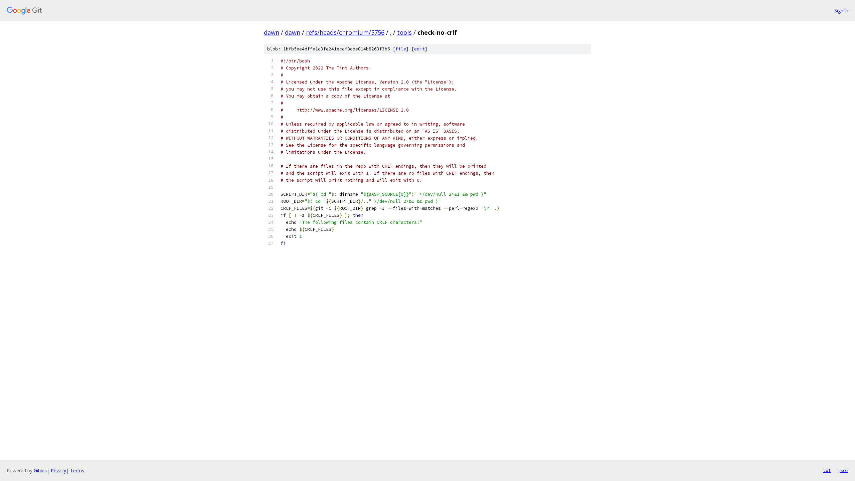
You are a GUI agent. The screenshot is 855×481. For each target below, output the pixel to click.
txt (827, 470)
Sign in (841, 10)
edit (419, 49)
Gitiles (40, 470)
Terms (77, 470)
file (400, 49)
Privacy (58, 470)
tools (404, 32)
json (843, 470)
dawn (271, 32)
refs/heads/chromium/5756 (345, 32)
